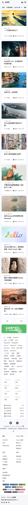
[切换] (25, 2)
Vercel (13, 348)
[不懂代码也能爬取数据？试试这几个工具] (14, 173)
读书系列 (7, 371)
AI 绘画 (9, 337)
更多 (25, 7)
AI (5, 337)
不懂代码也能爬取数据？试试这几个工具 (13, 186)
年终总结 (15, 358)
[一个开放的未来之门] (14, 18)
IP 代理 (11, 340)
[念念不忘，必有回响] (14, 80)
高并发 (12, 374)
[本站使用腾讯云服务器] (22, 485)
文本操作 (7, 366)
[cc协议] (5, 502)
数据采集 (13, 364)
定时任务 (7, 358)
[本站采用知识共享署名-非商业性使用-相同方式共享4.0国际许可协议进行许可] (18, 492)
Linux (17, 340)
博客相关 (4, 459)
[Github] (17, 423)
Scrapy (20, 345)
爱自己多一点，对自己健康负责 (13, 310)
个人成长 (7, 353)
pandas (6, 350)
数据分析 (20, 361)
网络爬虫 (12, 369)
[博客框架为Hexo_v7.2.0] (6, 485)
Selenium (7, 348)
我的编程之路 (6, 475)
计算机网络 (9, 7)
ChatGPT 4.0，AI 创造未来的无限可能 (13, 62)
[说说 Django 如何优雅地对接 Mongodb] (14, 203)
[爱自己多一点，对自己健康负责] (14, 296)
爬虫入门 (18, 443)
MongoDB (15, 343)
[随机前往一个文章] (22, 2)
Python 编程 (17, 7)
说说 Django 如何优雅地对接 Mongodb (13, 217)
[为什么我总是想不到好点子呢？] (14, 111)
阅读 (21, 371)
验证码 (6, 374)
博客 (18, 353)
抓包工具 (12, 361)
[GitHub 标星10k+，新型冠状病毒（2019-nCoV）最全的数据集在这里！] (14, 234)
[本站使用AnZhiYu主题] (14, 485)
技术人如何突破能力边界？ (13, 154)
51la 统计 (5, 440)
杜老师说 (4, 472)
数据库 (6, 364)
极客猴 (14, 497)
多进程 (19, 356)
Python (6, 345)
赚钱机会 (15, 371)
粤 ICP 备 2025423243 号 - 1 (9, 499)
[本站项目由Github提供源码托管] (8, 492)
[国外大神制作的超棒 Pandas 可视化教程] (14, 265)
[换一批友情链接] (6, 468)
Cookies (18, 459)
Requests (13, 345)
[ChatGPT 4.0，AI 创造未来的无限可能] (14, 49)
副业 (13, 353)
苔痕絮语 (4, 464)
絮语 (6, 369)
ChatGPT (16, 337)
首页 (3, 7)
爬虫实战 (20, 366)
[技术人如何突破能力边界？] (14, 142)
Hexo (6, 340)
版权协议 (18, 462)
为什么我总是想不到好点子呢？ (13, 124)
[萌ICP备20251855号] (20, 490)
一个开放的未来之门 (10, 30)
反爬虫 (6, 356)
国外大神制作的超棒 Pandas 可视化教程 (13, 279)
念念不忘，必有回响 (10, 92)
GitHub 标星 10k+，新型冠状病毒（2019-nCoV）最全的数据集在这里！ (14, 248)
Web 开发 (20, 348)
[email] (10, 423)
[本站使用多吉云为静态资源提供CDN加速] (8, 487)
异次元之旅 (5, 445)
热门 (14, 366)
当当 (21, 358)
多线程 (12, 356)
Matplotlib (7, 343)
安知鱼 (4, 478)
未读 (9, 28)
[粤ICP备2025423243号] (17, 487)
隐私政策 (18, 456)
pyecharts (13, 350)
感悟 (6, 361)
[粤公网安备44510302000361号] (8, 490)
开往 (3, 443)
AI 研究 (4, 456)
